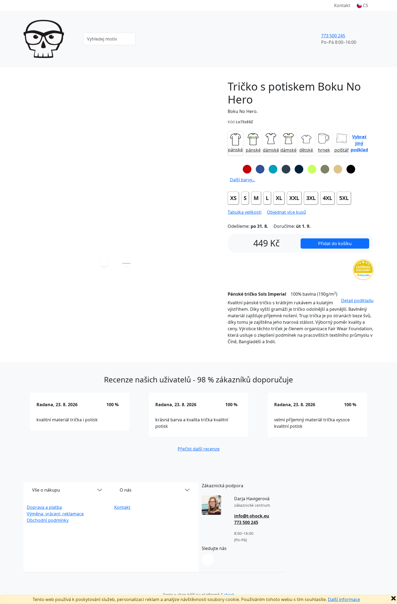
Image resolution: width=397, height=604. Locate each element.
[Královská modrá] (260, 169)
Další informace (344, 599)
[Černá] (350, 169)
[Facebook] (207, 559)
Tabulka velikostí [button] (244, 212)
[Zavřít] (393, 598)
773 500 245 (333, 36)
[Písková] (337, 169)
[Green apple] (311, 169)
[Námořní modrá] (298, 169)
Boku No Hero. (243, 111)
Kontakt (342, 5)
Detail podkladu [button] (357, 300)
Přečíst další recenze (199, 449)
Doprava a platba (44, 507)
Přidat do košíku (335, 243)
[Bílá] (234, 169)
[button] (362, 5)
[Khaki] (324, 169)
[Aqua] (273, 169)
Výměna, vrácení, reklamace (55, 514)
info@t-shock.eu (251, 516)
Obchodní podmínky (48, 520)
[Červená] (247, 169)
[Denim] (286, 169)
